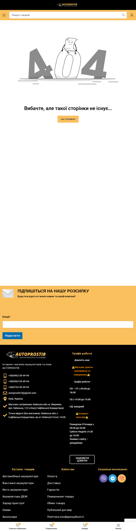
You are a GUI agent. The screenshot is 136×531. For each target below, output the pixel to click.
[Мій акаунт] (132, 15)
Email (6, 316)
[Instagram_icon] (122, 478)
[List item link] (23, 476)
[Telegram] (112, 478)
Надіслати (12, 335)
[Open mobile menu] (4, 15)
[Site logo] (68, 4)
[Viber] (103, 478)
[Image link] (27, 355)
